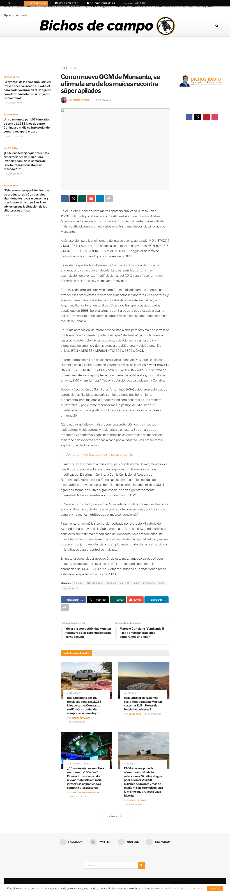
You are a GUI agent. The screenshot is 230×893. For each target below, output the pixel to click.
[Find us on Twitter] (9, 3)
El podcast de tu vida (15, 15)
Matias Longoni (81, 99)
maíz (136, 583)
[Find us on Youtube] (14, 3)
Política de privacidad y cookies (185, 888)
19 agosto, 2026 (134, 804)
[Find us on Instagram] (19, 3)
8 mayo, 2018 (103, 99)
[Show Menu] (224, 26)
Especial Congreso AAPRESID (21, 6)
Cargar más (115, 816)
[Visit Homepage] (107, 26)
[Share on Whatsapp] (82, 198)
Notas (73, 67)
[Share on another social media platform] (109, 198)
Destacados (11, 77)
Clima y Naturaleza (141, 6)
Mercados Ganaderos (53, 6)
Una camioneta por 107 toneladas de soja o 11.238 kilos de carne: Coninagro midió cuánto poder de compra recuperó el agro (84, 705)
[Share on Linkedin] (100, 198)
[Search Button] (216, 25)
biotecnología (95, 583)
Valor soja (188, 6)
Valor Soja (135, 714)
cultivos (124, 583)
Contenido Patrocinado (85, 792)
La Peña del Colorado (167, 6)
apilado (78, 583)
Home (64, 67)
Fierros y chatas (206, 6)
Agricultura (90, 6)
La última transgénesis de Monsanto (102, 454)
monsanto (149, 583)
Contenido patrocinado (80, 764)
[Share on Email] (91, 198)
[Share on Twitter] (73, 198)
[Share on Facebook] (65, 198)
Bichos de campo (81, 718)
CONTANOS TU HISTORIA (102, 3)
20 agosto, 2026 (77, 796)
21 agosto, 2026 (77, 722)
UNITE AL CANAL (37, 3)
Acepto (214, 888)
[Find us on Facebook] (5, 3)
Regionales (106, 6)
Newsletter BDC (68, 3)
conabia (111, 583)
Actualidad (75, 6)
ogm (161, 583)
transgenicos (70, 588)
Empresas (121, 6)
